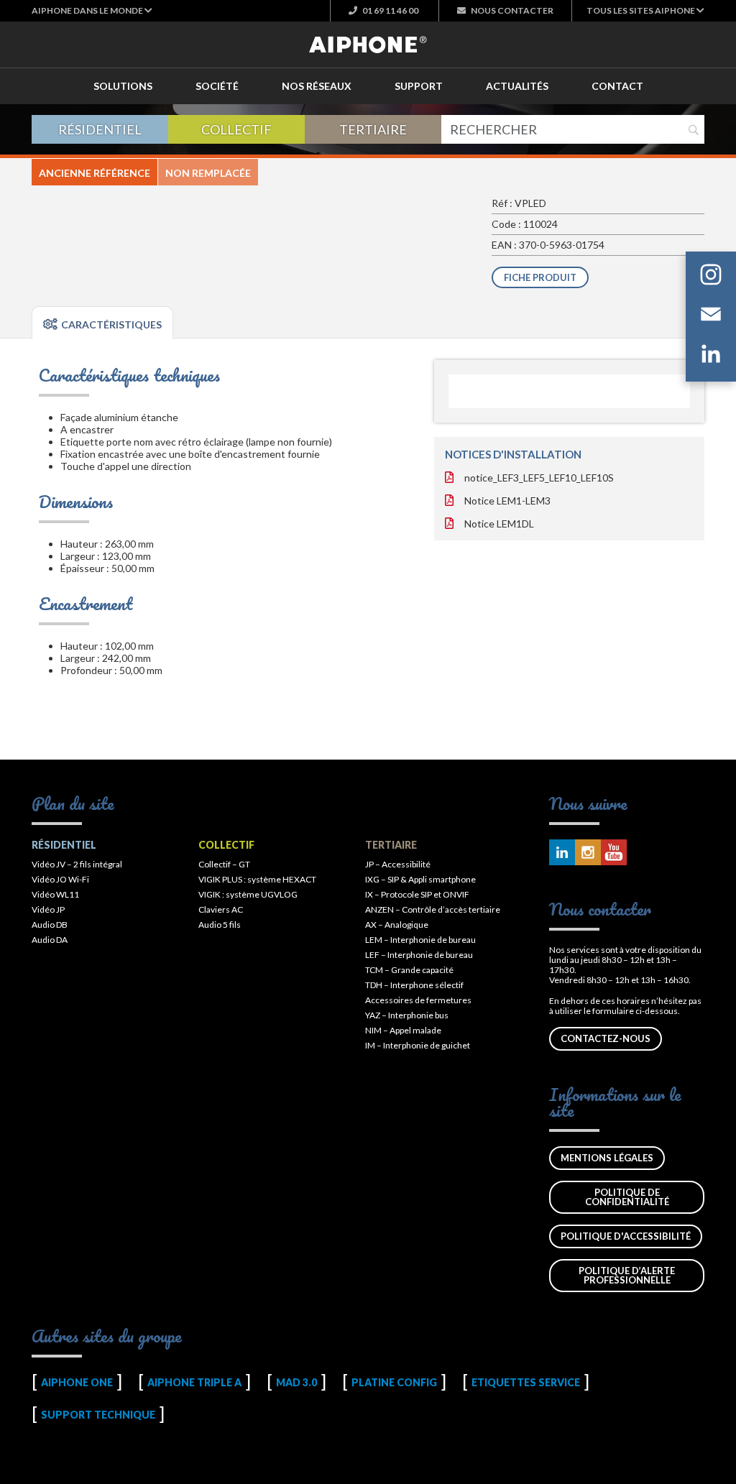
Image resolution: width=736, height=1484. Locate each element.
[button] (92, 10)
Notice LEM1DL (499, 523)
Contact (617, 86)
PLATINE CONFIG (394, 1382)
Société (217, 86)
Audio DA (50, 939)
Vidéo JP (48, 909)
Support (419, 86)
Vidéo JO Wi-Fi (60, 879)
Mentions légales (607, 1157)
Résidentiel (100, 129)
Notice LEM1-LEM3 (507, 500)
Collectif (236, 129)
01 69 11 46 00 (389, 10)
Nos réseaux (316, 86)
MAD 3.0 (296, 1382)
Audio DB (50, 924)
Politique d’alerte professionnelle (627, 1275)
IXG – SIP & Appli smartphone (420, 879)
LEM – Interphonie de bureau (420, 939)
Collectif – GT (224, 864)
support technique (98, 1415)
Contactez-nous (605, 1038)
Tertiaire (373, 129)
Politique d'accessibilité (626, 1236)
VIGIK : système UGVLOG (248, 894)
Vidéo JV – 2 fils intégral (77, 864)
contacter (512, 10)
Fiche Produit (540, 277)
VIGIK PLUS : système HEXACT (257, 879)
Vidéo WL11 (55, 894)
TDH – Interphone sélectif (414, 985)
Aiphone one (77, 1382)
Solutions (122, 86)
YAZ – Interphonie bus (406, 1015)
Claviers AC (220, 909)
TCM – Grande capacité (409, 969)
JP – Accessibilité (398, 864)
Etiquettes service (526, 1382)
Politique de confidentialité (627, 1196)
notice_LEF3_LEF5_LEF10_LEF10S (539, 477)
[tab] (102, 322)
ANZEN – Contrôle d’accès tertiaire (432, 909)
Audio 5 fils (219, 924)
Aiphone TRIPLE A (194, 1382)
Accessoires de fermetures (418, 1000)
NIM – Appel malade (403, 1030)
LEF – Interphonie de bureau (419, 954)
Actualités (517, 86)
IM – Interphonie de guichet (417, 1045)
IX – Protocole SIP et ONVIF (417, 894)
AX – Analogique (396, 924)
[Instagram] (711, 277)
